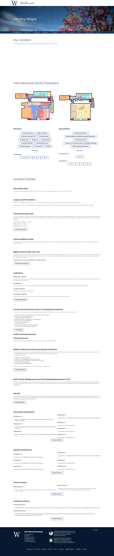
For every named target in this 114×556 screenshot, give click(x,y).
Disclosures (37, 549)
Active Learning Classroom (80, 146)
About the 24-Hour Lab (21, 263)
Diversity (84, 549)
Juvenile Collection (27, 143)
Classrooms (38, 146)
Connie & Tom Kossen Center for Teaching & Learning (80, 143)
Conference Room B (80, 140)
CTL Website (18, 330)
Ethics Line (50, 549)
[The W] (14, 3)
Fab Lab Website (20, 402)
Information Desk (28, 133)
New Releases (46, 140)
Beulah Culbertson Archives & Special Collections (80, 136)
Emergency (61, 549)
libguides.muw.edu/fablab (19, 399)
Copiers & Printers (42, 133)
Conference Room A (25, 146)
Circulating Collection (80, 133)
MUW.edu (31, 549)
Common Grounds (20, 229)
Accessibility (78, 549)
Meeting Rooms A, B (42, 143)
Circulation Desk (44, 136)
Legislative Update (69, 549)
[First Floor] (35, 106)
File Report (43, 549)
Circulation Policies (20, 299)
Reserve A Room (57, 440)
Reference (35, 140)
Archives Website (20, 369)
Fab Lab (48, 146)
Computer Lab (24, 140)
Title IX (55, 549)
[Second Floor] (79, 106)
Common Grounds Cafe (28, 136)
